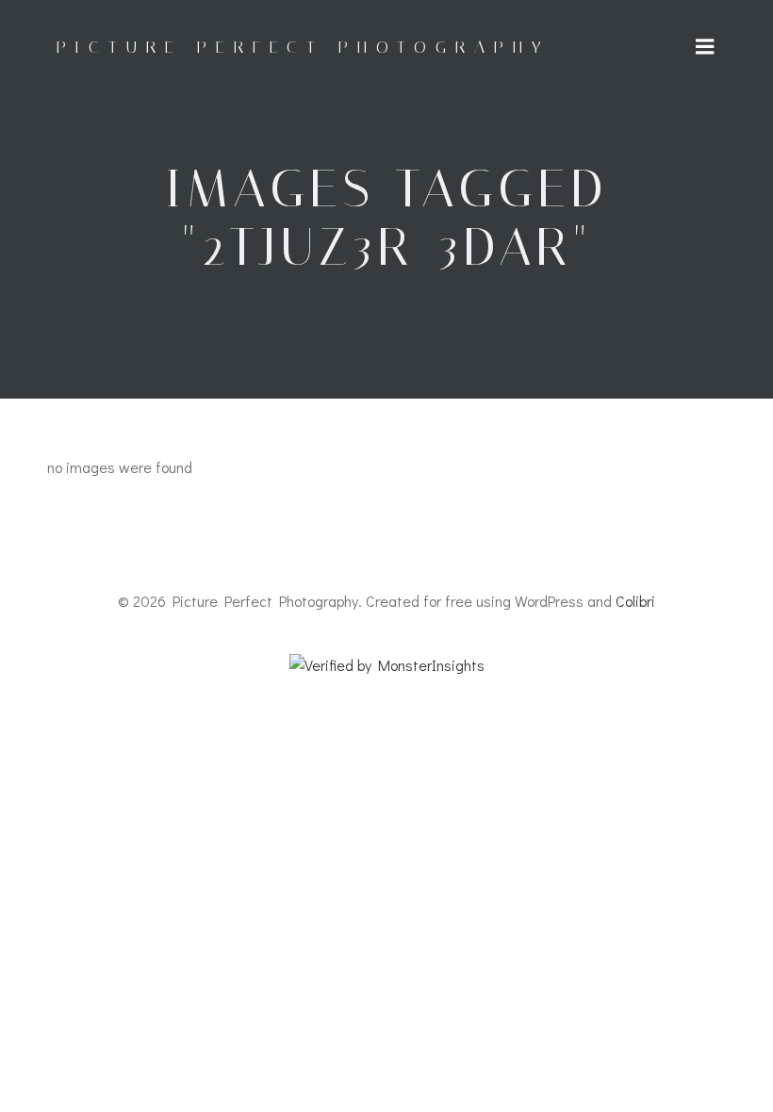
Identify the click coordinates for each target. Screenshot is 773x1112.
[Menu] (705, 47)
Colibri (635, 601)
